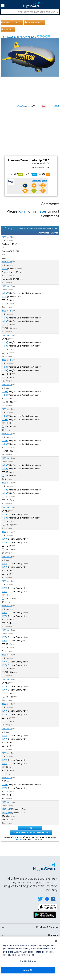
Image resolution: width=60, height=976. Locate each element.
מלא (19, 106)
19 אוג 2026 (7, 384)
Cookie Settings (28, 961)
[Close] (56, 940)
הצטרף (19, 839)
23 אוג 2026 (7, 237)
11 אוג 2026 (7, 802)
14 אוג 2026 (7, 655)
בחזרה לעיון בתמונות (11, 22)
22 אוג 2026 (7, 286)
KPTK (4, 514)
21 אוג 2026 (7, 311)
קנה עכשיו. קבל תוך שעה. (48, 233)
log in (23, 211)
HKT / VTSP (7, 809)
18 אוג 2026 (7, 483)
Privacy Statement (24, 955)
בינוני (30, 106)
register (40, 211)
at (16, 174)
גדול (24, 106)
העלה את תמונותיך (33, 22)
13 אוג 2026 (7, 778)
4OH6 (4, 293)
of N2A (44, 174)
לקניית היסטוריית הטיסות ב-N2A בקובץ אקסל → (31, 832)
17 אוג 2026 (7, 507)
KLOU (4, 269)
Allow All (27, 970)
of (30, 174)
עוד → (30, 828)
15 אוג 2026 (7, 532)
